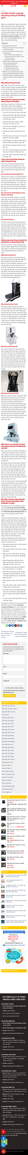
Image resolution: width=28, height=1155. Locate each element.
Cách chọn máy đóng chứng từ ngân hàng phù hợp (13, 52)
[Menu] (2, 6)
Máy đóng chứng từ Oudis (12, 66)
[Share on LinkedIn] (21, 625)
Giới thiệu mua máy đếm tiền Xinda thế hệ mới (16, 901)
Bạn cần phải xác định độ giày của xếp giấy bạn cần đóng (15, 57)
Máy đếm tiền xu (7, 765)
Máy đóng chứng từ (8, 771)
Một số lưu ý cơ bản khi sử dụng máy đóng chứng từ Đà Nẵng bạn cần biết (13, 72)
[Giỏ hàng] (25, 5)
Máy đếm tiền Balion (8, 720)
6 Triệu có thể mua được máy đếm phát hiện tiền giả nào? (16, 875)
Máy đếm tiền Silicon (8, 753)
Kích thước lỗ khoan (10, 59)
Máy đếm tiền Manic (8, 735)
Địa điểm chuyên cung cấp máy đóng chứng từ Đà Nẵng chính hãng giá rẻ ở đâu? (13, 77)
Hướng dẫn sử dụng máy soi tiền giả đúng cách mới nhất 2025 (20, 634)
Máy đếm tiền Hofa (7, 726)
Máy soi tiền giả (6, 783)
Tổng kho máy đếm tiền (11, 1135)
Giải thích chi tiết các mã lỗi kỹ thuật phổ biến (15, 906)
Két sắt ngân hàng (7, 762)
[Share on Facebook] (9, 625)
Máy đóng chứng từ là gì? (10, 45)
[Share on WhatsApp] (7, 625)
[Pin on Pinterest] (18, 625)
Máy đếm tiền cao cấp (8, 712)
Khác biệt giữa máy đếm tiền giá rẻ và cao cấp (16, 896)
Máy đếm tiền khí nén (8, 732)
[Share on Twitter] (12, 625)
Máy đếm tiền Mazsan (8, 741)
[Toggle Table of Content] (23, 43)
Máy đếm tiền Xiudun (8, 759)
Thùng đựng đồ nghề (8, 786)
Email (5, 673)
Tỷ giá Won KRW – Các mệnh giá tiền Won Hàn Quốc (15, 886)
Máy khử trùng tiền (7, 777)
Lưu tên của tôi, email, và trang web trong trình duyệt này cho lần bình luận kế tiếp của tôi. (14, 690)
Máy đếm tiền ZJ (7, 768)
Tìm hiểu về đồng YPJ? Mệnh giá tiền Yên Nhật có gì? (15, 891)
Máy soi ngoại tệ (7, 780)
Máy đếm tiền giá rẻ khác (9, 709)
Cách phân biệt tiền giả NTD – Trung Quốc (14, 880)
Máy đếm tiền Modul (8, 747)
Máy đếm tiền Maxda (8, 738)
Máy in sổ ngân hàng (8, 774)
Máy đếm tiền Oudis (8, 750)
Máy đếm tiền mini (7, 744)
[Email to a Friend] (15, 625)
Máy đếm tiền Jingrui (8, 729)
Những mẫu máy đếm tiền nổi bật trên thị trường (16, 916)
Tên (4, 666)
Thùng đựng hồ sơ (7, 789)
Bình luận (6, 653)
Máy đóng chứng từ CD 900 (12, 69)
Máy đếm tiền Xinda (8, 756)
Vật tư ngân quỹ (6, 792)
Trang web (6, 680)
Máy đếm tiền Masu (8, 717)
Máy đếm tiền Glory (8, 723)
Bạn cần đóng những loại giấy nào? (13, 54)
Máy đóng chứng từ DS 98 (12, 68)
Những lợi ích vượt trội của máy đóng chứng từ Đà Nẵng (13, 48)
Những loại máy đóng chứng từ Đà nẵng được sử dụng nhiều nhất (14, 62)
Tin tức (3, 11)
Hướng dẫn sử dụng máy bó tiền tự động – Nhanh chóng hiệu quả (16, 921)
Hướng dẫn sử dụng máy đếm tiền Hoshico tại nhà (16, 911)
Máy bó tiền (5, 714)
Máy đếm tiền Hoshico (8, 706)
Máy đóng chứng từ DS (10, 64)
